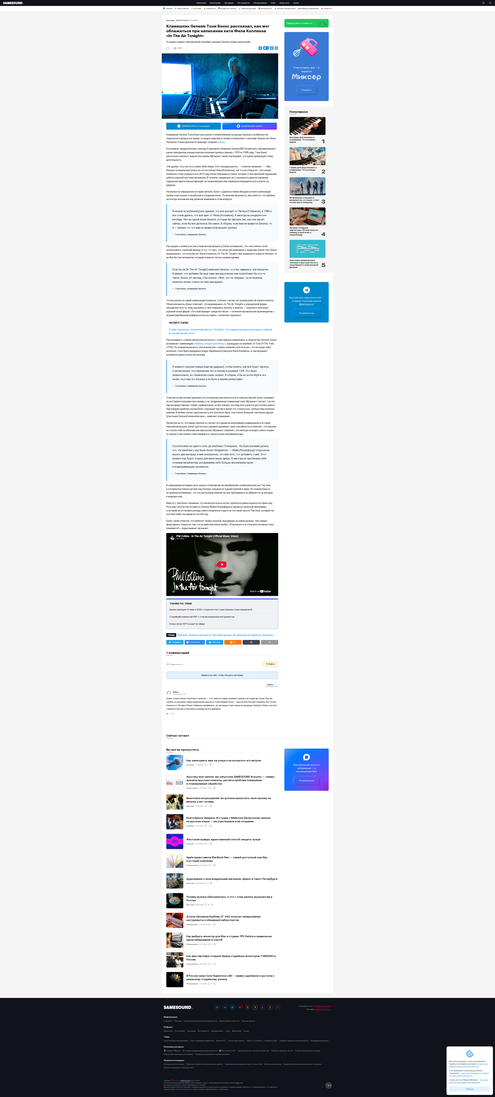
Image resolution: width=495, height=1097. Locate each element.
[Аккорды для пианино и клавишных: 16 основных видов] (307, 126)
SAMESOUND (185, 1081)
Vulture (221, 142)
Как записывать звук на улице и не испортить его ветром (223, 760)
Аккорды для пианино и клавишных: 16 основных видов (302, 139)
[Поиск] (489, 3)
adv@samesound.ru (323, 1009)
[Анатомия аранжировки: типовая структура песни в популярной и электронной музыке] (307, 249)
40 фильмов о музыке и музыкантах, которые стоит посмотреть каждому (304, 200)
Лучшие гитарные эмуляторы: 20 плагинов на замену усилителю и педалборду (304, 231)
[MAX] (232, 1007)
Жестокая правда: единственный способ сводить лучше (223, 839)
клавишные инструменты (248, 635)
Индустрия (190, 806)
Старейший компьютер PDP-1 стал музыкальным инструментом (202, 616)
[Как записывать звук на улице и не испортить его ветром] (174, 762)
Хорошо (470, 1089)
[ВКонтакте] (225, 1007)
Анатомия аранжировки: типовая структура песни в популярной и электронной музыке (304, 263)
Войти (271, 664)
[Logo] (13, 3)
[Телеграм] (217, 1007)
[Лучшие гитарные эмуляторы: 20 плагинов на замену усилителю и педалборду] (307, 216)
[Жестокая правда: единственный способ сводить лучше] (174, 841)
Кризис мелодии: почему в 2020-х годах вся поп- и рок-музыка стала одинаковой (211, 609)
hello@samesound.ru (322, 1006)
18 (209, 905)
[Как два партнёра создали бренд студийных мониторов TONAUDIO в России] (174, 959)
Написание (170, 20)
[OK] (270, 1007)
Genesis (183, 635)
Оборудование (192, 788)
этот (237, 1083)
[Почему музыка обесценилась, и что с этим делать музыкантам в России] (174, 900)
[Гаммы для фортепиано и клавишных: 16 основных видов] (307, 156)
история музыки (223, 635)
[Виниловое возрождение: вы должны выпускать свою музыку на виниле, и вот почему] (174, 802)
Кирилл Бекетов (182, 20)
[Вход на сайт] (484, 3)
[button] (260, 48)
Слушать (307, 90)
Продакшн (190, 765)
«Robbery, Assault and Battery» (210, 343)
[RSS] (278, 1007)
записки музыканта (200, 635)
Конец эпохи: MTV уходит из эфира (187, 624)
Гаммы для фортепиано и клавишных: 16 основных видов (303, 169)
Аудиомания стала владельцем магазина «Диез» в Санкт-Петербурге (232, 878)
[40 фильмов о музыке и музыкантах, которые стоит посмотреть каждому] (307, 186)
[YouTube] (240, 1007)
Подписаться (306, 313)
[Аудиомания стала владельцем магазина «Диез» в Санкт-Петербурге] (174, 881)
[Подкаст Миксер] (262, 1007)
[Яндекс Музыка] (255, 1007)
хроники (268, 635)
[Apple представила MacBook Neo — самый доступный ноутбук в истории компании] (174, 861)
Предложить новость (299, 23)
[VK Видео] (247, 1007)
